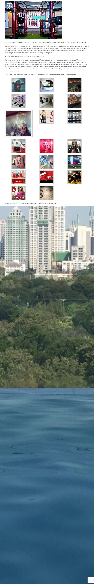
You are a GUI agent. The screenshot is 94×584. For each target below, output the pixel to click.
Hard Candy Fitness (16, 203)
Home (6, 14)
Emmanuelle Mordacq (36, 14)
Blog (45, 14)
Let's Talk (39, 17)
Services (12, 14)
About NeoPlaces (22, 14)
